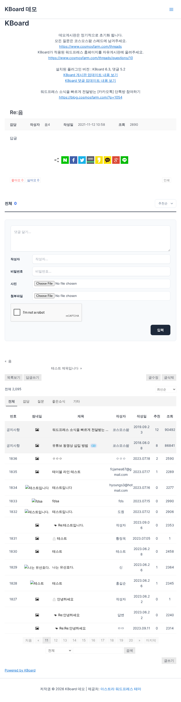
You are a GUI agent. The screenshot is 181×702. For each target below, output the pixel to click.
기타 (76, 401)
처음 (28, 640)
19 (121, 640)
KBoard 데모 (21, 9)
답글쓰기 (32, 377)
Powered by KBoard (20, 670)
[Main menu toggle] (171, 9)
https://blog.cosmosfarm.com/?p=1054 (90, 97)
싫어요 (33, 180)
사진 (14, 284)
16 (93, 640)
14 (74, 640)
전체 (11, 401)
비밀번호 (17, 271)
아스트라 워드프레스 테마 (120, 689)
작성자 (15, 259)
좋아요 (17, 180)
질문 (40, 401)
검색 (129, 650)
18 (112, 640)
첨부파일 (17, 296)
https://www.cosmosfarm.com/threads (90, 46)
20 (131, 640)
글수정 (153, 377)
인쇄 (167, 180)
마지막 (151, 640)
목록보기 (13, 377)
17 (102, 640)
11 (46, 640)
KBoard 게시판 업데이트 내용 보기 (90, 75)
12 (56, 640)
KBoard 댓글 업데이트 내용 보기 (90, 80)
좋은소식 (58, 401)
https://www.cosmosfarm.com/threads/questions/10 (90, 58)
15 (84, 640)
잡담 (26, 401)
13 (65, 640)
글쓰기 (169, 661)
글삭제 (169, 377)
